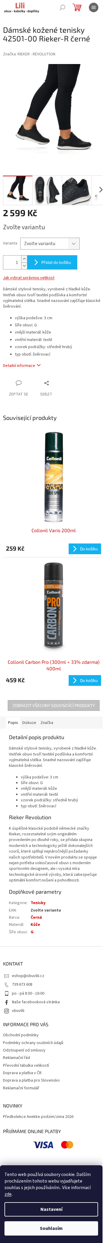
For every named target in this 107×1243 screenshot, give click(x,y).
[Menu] (94, 7)
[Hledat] (62, 7)
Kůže (35, 925)
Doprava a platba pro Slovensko (31, 1080)
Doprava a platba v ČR (22, 1073)
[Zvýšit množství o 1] (24, 259)
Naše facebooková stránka (36, 1002)
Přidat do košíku (56, 262)
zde (8, 1194)
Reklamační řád (16, 1058)
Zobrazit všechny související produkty (53, 705)
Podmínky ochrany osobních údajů (33, 1043)
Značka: (29, 54)
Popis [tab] (13, 723)
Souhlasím (51, 1228)
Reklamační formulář (21, 1088)
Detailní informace (19, 366)
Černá (36, 917)
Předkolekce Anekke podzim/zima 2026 (38, 1117)
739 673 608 (22, 984)
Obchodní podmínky (21, 1035)
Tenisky (38, 903)
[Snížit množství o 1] (24, 265)
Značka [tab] (46, 723)
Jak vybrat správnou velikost (28, 278)
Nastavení (51, 1209)
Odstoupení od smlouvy (24, 1050)
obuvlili (18, 1011)
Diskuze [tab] (29, 723)
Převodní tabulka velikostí (26, 1065)
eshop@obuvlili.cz (28, 976)
